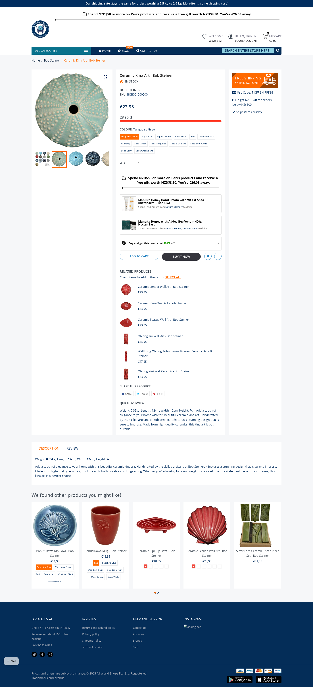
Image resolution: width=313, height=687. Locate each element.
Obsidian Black (206, 136)
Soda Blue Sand (178, 143)
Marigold (220, 566)
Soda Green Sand (144, 150)
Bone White (181, 136)
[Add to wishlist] (208, 256)
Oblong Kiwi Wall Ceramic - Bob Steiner (164, 371)
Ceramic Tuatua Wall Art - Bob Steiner (163, 320)
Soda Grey (126, 150)
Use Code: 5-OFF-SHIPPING (255, 92)
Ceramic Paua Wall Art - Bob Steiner (162, 303)
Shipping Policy (91, 640)
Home (36, 60)
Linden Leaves (190, 228)
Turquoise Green (129, 136)
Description (49, 448)
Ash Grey (125, 143)
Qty (122, 163)
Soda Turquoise (158, 143)
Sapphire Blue (164, 136)
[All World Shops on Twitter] (34, 654)
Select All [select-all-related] (173, 277)
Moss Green (54, 581)
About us (138, 634)
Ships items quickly (249, 112)
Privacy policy (90, 634)
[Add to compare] (218, 256)
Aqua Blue (147, 136)
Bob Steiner (52, 60)
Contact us (139, 627)
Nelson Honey (173, 228)
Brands (137, 640)
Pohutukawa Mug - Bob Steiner (106, 551)
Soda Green (140, 143)
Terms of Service (92, 647)
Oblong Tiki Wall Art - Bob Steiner (160, 336)
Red (193, 136)
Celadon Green (114, 569)
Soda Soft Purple (198, 143)
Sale (135, 647)
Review (72, 448)
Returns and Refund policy (98, 627)
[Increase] (145, 163)
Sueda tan (49, 574)
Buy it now (181, 257)
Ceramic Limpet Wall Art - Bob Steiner (163, 287)
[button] (155, 593)
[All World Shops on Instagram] (50, 654)
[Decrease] (132, 163)
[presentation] (42, 110)
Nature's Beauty (174, 206)
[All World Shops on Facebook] (42, 654)
